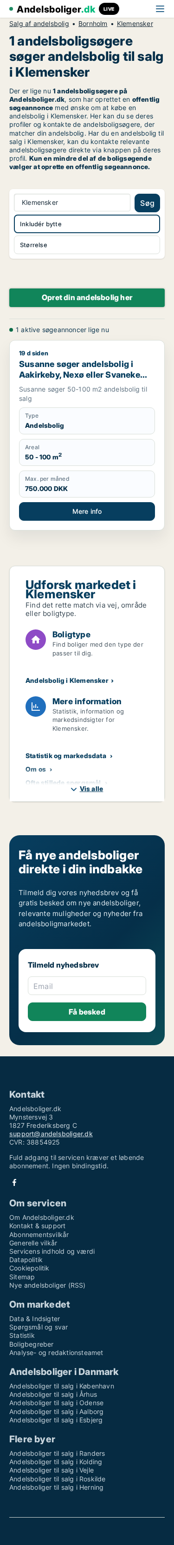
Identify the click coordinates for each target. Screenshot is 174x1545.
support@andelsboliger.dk (51, 1134)
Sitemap (22, 1277)
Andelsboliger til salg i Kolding (55, 1462)
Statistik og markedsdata (66, 755)
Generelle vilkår (33, 1243)
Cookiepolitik (29, 1268)
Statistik (22, 1335)
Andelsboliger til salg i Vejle (51, 1470)
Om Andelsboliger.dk (41, 1217)
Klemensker (135, 23)
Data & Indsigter (34, 1318)
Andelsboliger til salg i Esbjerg (56, 1420)
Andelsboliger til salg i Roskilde (57, 1479)
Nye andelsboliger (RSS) (47, 1285)
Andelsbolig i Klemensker (67, 680)
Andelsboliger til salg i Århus (53, 1394)
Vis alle (91, 788)
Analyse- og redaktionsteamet (56, 1352)
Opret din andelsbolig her (87, 297)
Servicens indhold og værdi (52, 1251)
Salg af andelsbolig (39, 23)
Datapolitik (26, 1259)
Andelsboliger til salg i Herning (56, 1487)
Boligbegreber (31, 1344)
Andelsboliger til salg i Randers (57, 1453)
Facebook (14, 1182)
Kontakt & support (37, 1226)
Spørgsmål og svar (38, 1327)
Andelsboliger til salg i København (61, 1386)
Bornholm (93, 23)
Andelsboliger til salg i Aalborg (56, 1411)
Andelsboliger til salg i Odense (56, 1403)
